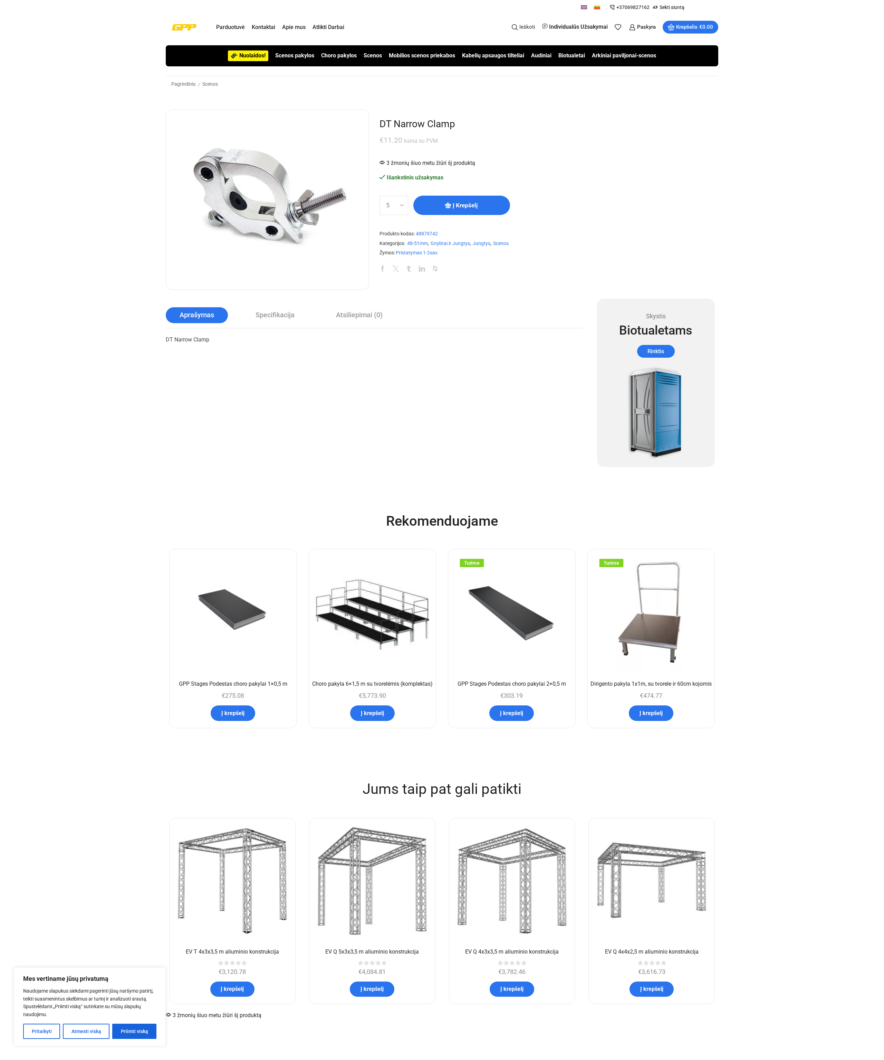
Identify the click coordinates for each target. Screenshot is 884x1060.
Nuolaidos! (252, 55)
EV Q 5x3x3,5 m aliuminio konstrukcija (372, 951)
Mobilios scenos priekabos (422, 55)
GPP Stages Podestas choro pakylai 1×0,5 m (233, 684)
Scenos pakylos (294, 55)
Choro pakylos (339, 55)
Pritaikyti (42, 1031)
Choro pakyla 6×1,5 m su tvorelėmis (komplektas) (372, 684)
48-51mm (417, 243)
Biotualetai (571, 55)
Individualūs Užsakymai (578, 27)
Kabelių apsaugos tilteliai (493, 55)
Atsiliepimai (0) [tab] (359, 315)
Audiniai (541, 55)
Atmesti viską (86, 1031)
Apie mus (294, 27)
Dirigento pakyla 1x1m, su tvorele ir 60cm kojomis (651, 684)
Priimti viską (134, 1031)
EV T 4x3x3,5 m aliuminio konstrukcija (232, 951)
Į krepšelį (465, 205)
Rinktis (655, 351)
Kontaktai (263, 27)
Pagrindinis (183, 84)
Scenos (373, 55)
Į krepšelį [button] (232, 713)
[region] (90, 1006)
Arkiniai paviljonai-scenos (624, 55)
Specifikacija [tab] (275, 315)
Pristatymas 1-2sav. (417, 253)
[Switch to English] (583, 7)
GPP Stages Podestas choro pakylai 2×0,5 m (512, 684)
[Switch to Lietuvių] (597, 7)
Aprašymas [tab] (197, 315)
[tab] (197, 315)
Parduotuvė (230, 27)
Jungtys (481, 243)
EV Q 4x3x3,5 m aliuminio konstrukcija (512, 951)
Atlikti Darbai (328, 27)
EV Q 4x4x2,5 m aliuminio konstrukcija (652, 951)
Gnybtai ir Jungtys (450, 243)
